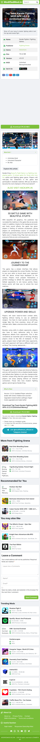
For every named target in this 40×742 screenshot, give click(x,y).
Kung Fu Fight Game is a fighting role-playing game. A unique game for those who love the (20, 175)
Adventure (22, 50)
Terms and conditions (26, 718)
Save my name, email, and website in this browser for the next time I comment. (20, 591)
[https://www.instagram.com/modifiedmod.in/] (25, 731)
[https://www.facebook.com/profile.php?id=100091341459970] (11, 731)
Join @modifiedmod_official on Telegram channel (21, 431)
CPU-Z (9, 425)
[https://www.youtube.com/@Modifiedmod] (22, 731)
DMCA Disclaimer (10, 718)
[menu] (2, 2)
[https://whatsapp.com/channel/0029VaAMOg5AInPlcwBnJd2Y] (15, 731)
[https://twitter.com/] (18, 731)
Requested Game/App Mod (24, 726)
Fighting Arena (24, 45)
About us (7, 716)
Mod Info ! (7, 152)
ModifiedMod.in (13, 2)
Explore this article (10, 169)
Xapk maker (8, 726)
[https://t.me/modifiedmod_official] (29, 731)
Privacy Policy (17, 716)
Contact (27, 716)
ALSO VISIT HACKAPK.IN (20, 188)
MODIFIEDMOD (5, 737)
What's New (8, 389)
